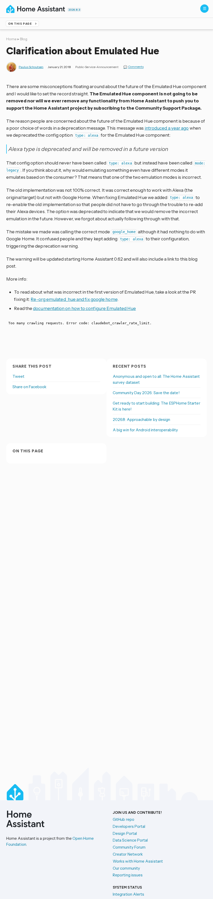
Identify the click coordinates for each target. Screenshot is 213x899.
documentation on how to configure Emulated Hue (84, 308)
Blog (23, 39)
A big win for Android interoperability (145, 429)
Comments (136, 67)
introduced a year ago (167, 128)
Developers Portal (129, 826)
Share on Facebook (29, 386)
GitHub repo (123, 819)
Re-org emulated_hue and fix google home (74, 299)
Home (11, 39)
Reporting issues (128, 874)
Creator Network (128, 854)
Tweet (18, 376)
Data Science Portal (130, 840)
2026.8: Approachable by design (141, 419)
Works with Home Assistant (138, 861)
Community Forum (129, 847)
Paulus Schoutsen (31, 67)
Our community (126, 868)
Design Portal (125, 833)
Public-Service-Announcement (96, 67)
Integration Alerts (128, 894)
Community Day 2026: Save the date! (146, 392)
